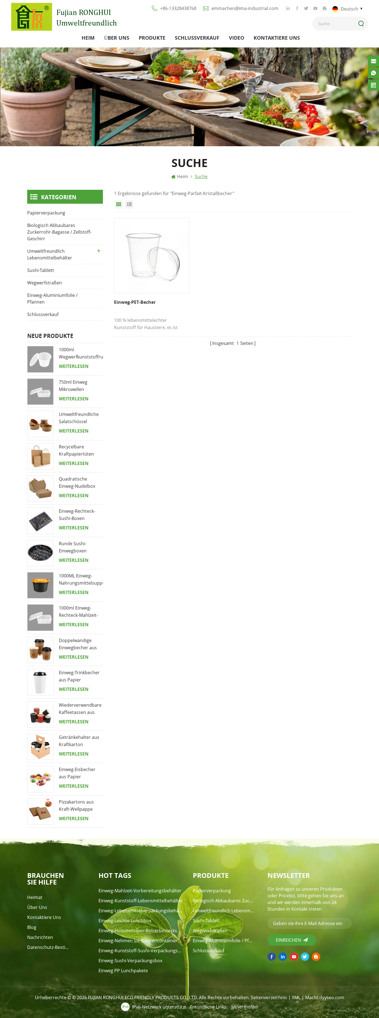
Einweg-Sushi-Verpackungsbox (130, 961)
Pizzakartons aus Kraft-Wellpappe (76, 805)
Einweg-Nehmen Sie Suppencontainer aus (140, 941)
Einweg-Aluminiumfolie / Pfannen (52, 298)
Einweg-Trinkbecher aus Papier (79, 676)
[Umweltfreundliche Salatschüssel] (40, 424)
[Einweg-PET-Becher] (151, 255)
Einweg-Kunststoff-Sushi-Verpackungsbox (140, 951)
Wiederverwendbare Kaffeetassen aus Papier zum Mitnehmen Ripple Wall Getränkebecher (80, 709)
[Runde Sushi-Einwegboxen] (40, 553)
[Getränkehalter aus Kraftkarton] (40, 747)
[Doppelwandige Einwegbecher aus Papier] (40, 650)
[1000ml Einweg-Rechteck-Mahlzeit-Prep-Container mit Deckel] (40, 617)
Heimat (34, 897)
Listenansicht (129, 204)
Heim (88, 37)
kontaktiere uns (277, 37)
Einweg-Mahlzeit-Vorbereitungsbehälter (139, 891)
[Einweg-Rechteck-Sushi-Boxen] (40, 521)
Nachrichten (40, 937)
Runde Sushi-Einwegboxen (73, 547)
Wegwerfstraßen (44, 283)
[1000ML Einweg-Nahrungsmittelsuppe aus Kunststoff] (40, 585)
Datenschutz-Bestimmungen (50, 947)
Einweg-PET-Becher (135, 302)
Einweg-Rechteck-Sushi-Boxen (77, 514)
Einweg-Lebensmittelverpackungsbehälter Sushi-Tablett (140, 911)
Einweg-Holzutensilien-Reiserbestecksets (140, 931)
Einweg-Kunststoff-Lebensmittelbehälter (140, 901)
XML (296, 997)
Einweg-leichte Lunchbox (124, 921)
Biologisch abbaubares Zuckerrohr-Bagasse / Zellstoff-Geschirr (59, 232)
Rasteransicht (119, 204)
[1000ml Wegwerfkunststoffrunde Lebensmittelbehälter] (40, 359)
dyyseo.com (331, 997)
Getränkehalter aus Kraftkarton (79, 740)
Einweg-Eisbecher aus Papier (77, 773)
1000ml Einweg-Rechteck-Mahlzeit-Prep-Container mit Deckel (79, 612)
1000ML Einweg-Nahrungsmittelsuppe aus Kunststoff (81, 580)
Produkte (152, 37)
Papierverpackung (46, 213)
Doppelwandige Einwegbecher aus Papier (78, 644)
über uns (116, 37)
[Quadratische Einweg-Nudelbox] (40, 488)
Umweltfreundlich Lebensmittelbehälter (49, 254)
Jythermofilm (244, 1007)
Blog (31, 927)
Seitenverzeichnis (269, 997)
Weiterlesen (74, 366)
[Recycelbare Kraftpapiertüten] (40, 456)
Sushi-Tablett (40, 270)
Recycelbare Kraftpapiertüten (76, 450)
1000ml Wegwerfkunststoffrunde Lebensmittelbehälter (81, 353)
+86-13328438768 (178, 8)
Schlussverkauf (197, 37)
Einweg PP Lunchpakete (123, 971)
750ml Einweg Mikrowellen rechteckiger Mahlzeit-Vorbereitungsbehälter (81, 386)
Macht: (324, 997)
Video (236, 37)
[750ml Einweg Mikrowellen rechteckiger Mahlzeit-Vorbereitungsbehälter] (40, 392)
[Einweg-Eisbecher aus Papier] (40, 779)
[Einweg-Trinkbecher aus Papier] (40, 682)
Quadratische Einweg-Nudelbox (77, 482)
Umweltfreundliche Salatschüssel (79, 418)
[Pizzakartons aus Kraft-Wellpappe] (40, 811)
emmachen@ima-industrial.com (244, 8)
